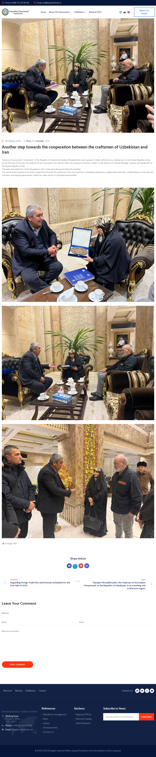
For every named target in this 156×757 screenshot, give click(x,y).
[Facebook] (69, 565)
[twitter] (142, 691)
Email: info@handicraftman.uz (49, 3)
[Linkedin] (86, 565)
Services (19, 690)
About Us (7, 690)
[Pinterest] (80, 565)
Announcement (50, 727)
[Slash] (78, 581)
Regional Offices (83, 714)
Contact (42, 690)
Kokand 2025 (95, 12)
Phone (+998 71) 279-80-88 (17, 3)
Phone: (18, 725)
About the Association (59, 12)
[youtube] (152, 691)
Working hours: (12, 716)
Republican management (54, 714)
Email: (19, 729)
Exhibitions (79, 12)
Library (46, 723)
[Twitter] (75, 566)
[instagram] (147, 691)
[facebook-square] (137, 691)
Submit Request (83, 723)
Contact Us (48, 732)
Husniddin (39, 141)
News (28, 141)
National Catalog (83, 719)
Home (43, 12)
